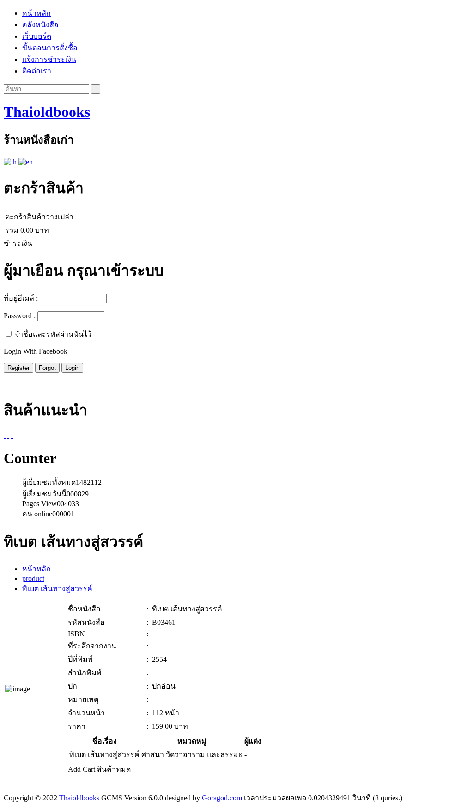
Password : (20, 316)
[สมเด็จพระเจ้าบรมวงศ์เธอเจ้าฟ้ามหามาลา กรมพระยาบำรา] (8, 435)
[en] (25, 162)
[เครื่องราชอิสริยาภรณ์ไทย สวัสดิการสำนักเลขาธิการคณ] (12, 435)
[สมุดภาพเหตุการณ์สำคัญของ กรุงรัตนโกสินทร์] (5, 435)
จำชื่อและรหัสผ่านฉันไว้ (53, 334)
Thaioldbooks (47, 111)
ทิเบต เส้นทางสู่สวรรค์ (57, 589)
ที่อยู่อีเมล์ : (21, 298)
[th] (10, 162)
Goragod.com (222, 798)
